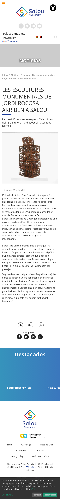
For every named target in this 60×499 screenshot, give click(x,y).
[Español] (41, 36)
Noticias (15, 75)
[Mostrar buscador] (55, 37)
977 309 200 (30, 467)
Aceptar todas (50, 494)
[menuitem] (36, 36)
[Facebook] (19, 336)
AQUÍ (33, 489)
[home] (30, 11)
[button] (4, 3)
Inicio (5, 75)
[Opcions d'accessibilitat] (53, 7)
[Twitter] (26, 336)
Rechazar (37, 494)
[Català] (37, 36)
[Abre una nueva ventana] (21, 26)
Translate (12, 41)
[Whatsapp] (40, 336)
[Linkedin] (33, 336)
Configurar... (7, 494)
